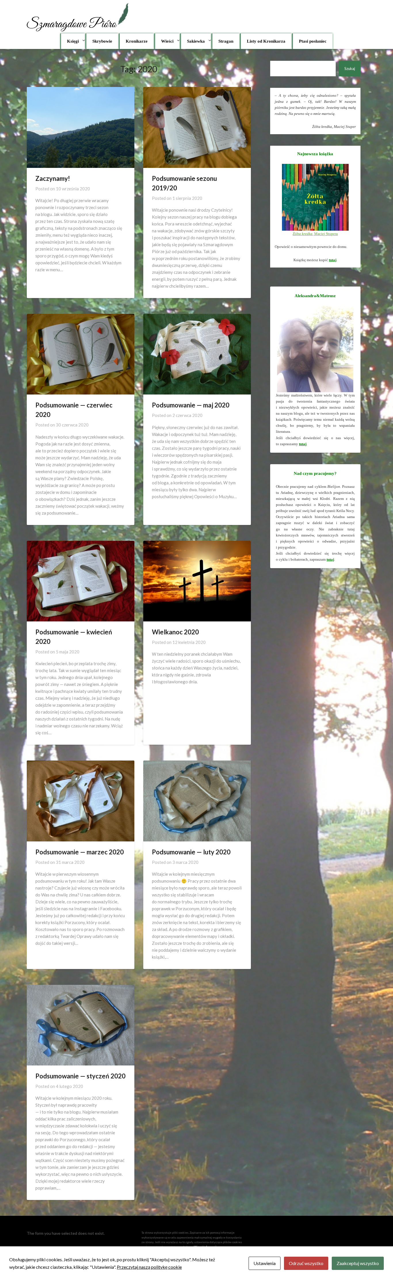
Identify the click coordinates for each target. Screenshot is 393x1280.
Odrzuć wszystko (306, 1263)
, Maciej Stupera (315, 234)
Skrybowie (102, 41)
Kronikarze (137, 41)
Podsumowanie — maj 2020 (190, 405)
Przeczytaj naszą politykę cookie (149, 1267)
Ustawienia (264, 1263)
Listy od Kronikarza (266, 41)
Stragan (225, 41)
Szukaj (349, 68)
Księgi (73, 41)
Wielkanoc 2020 (175, 632)
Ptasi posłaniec (313, 41)
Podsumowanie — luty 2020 (191, 852)
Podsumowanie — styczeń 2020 (80, 1076)
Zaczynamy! (52, 178)
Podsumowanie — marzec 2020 (79, 852)
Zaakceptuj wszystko (358, 1263)
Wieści (167, 41)
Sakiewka (196, 41)
